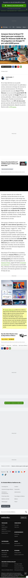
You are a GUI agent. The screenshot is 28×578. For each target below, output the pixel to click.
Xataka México (5, 564)
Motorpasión (17, 543)
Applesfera (4, 529)
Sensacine (16, 534)
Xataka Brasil (4, 566)
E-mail (21, 67)
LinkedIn (3, 474)
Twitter (16, 67)
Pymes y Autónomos (19, 554)
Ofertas (15, 345)
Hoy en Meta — (8, 339)
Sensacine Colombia (19, 568)
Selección (9, 345)
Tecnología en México (19, 496)
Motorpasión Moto (18, 545)
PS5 (13, 27)
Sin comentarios (7, 66)
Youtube (13, 471)
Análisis (16, 486)
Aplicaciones (17, 492)
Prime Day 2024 (5, 496)
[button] (9, 77)
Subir (22, 517)
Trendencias (4, 552)
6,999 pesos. (12, 107)
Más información (22, 576)
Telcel (15, 501)
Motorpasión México (19, 570)
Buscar (26, 512)
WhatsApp (5, 27)
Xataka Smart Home (6, 531)
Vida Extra (16, 527)
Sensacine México (18, 566)
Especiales (17, 489)
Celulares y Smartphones (5, 492)
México (16, 499)
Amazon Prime (5, 263)
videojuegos (4, 501)
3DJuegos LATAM (18, 564)
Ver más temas (5, 506)
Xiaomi (24, 27)
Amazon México (23, 345)
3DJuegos (16, 525)
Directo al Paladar (6, 543)
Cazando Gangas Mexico (7, 489)
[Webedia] (5, 518)
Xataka (3, 525)
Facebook (13, 67)
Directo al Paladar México (7, 570)
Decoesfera (4, 554)
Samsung (18, 27)
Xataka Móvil (4, 527)
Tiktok (5, 474)
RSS (22, 471)
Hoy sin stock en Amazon (7, 169)
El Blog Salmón (17, 552)
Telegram (19, 471)
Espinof (16, 536)
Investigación (5, 486)
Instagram (16, 471)
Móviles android (5, 499)
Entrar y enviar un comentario (15, 403)
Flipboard (18, 67)
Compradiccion (5, 556)
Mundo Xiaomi (5, 533)
